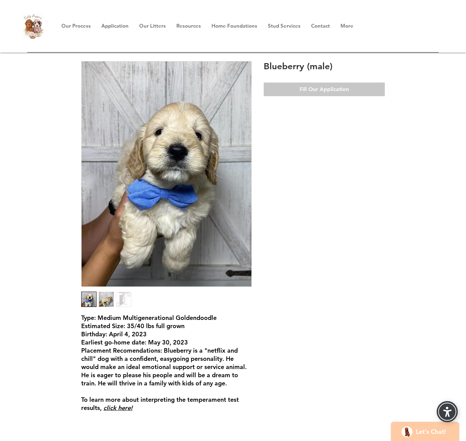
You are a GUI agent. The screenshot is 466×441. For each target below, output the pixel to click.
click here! (117, 408)
